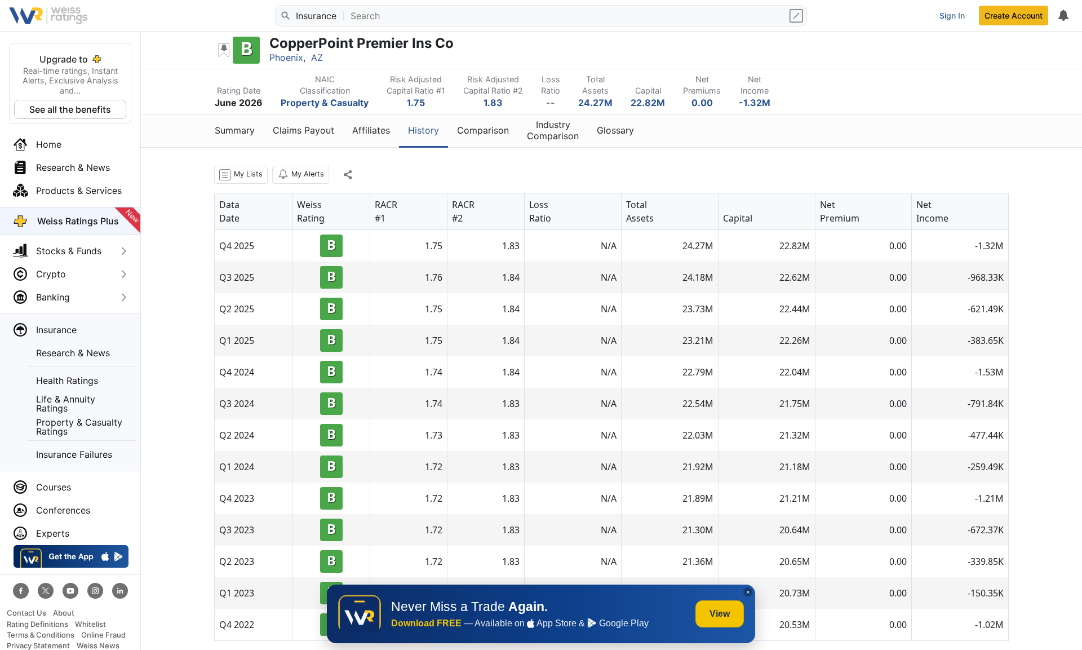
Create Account (1014, 15)
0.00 (702, 102)
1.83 (493, 102)
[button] (241, 175)
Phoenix (286, 57)
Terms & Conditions (40, 635)
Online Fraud (103, 635)
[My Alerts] (1063, 16)
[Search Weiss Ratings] (285, 16)
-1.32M (754, 102)
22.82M (648, 102)
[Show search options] (797, 16)
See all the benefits (70, 109)
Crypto (51, 273)
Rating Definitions (37, 624)
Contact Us (26, 613)
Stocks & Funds (68, 250)
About (63, 613)
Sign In (952, 15)
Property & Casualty (325, 102)
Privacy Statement (38, 645)
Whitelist (90, 624)
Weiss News (98, 645)
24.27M (595, 102)
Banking (53, 297)
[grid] (611, 416)
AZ (317, 57)
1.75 (416, 102)
